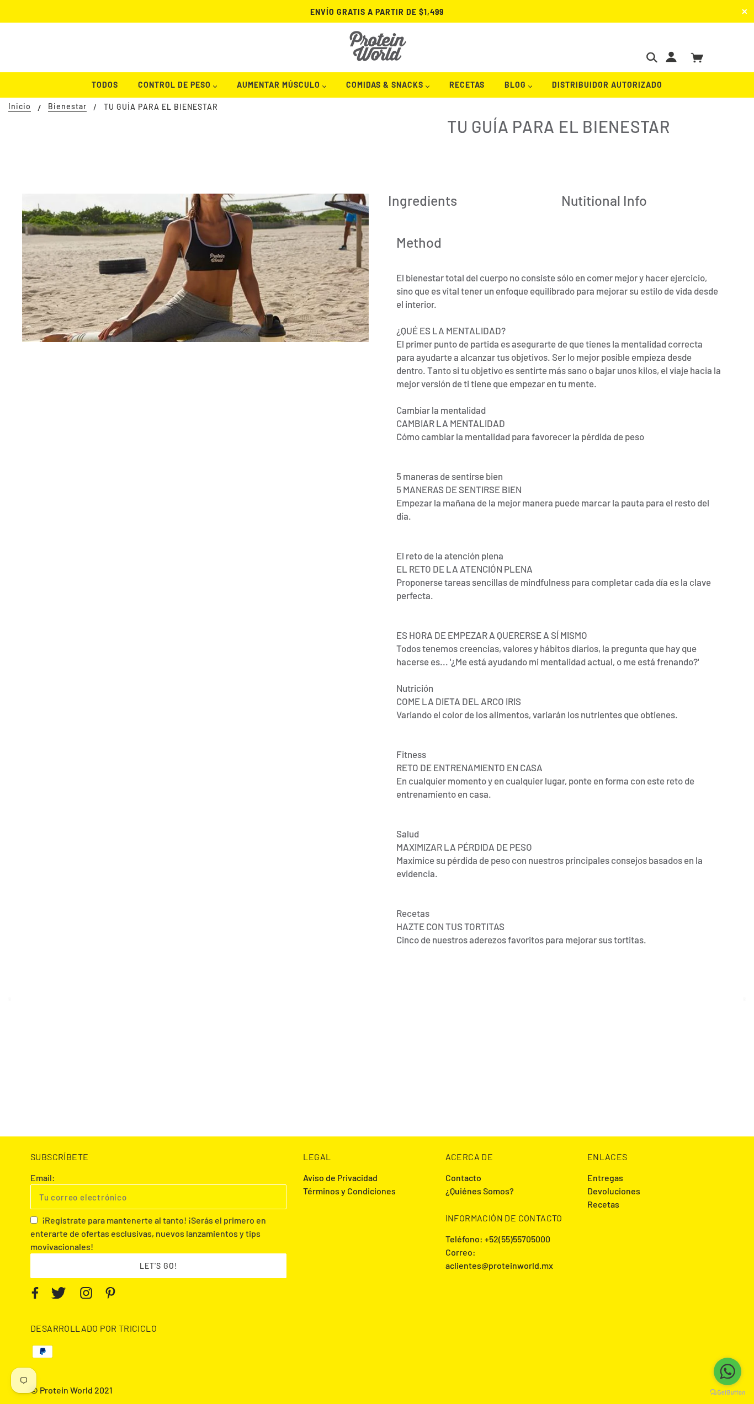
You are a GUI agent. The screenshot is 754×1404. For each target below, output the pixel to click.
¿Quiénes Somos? (479, 1191)
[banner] (377, 46)
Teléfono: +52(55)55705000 (497, 1239)
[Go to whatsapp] (727, 1371)
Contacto (463, 1177)
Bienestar (67, 107)
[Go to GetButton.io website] (727, 1392)
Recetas (603, 1204)
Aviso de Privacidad (340, 1177)
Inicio (19, 107)
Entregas (605, 1177)
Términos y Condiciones (349, 1191)
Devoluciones (613, 1191)
